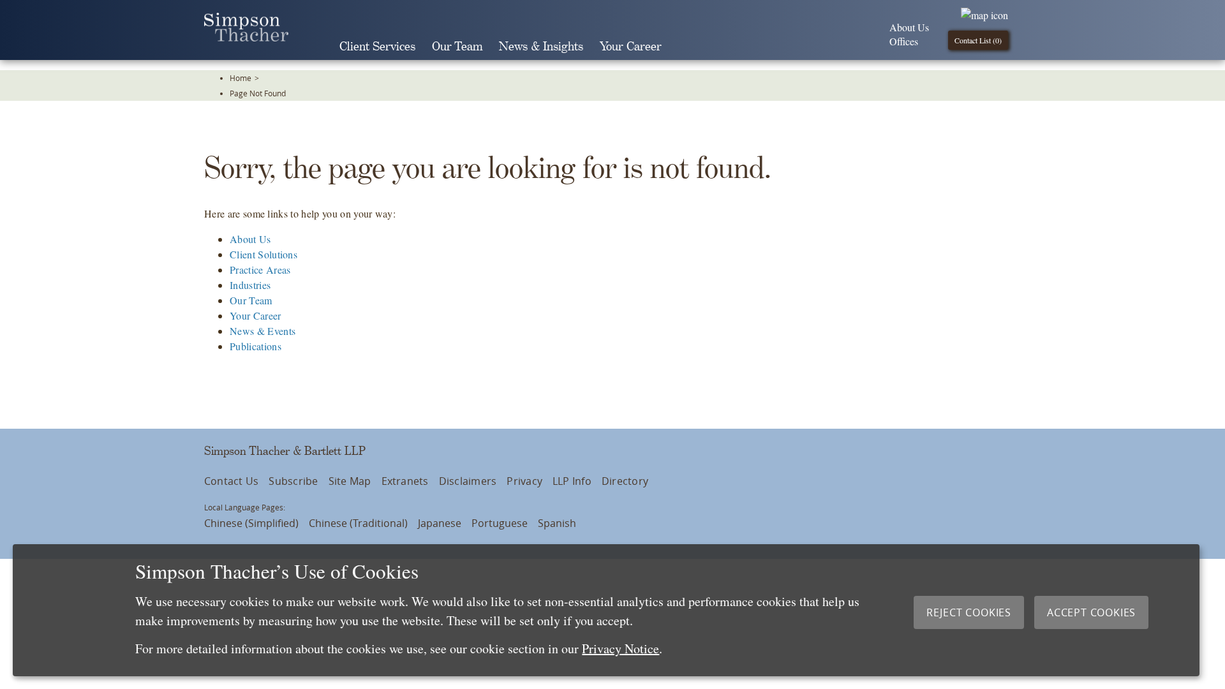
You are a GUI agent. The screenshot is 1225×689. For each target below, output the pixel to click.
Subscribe (293, 481)
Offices (903, 41)
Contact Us (231, 481)
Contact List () (978, 40)
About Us (909, 27)
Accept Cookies (1091, 612)
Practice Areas (260, 269)
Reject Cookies (968, 612)
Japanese (439, 523)
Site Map (350, 481)
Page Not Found (258, 93)
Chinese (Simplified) (251, 523)
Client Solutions (263, 254)
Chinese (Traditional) (358, 523)
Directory (625, 481)
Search (687, 46)
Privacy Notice (620, 648)
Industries (250, 285)
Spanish (557, 523)
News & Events (262, 330)
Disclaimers (468, 481)
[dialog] (606, 610)
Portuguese (499, 523)
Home (240, 78)
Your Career (631, 47)
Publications (255, 346)
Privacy (524, 481)
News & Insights (541, 47)
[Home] (246, 37)
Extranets (405, 481)
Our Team (457, 47)
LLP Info (572, 481)
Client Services (377, 47)
